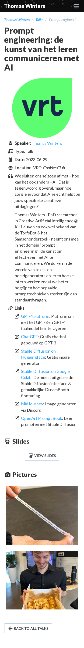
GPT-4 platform (35, 316)
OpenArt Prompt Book (41, 418)
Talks (39, 19)
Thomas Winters (24, 6)
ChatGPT (29, 336)
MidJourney (32, 403)
